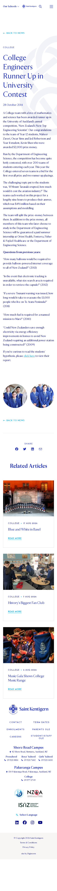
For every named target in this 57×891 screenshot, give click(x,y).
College (8, 48)
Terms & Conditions (28, 842)
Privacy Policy (29, 847)
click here (29, 356)
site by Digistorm (28, 853)
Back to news (16, 33)
